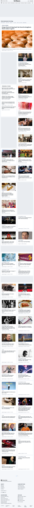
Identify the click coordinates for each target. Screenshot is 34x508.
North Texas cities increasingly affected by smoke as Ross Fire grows (8, 88)
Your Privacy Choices (25, 506)
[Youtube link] (3, 492)
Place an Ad (3, 497)
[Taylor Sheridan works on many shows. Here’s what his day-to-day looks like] (25, 138)
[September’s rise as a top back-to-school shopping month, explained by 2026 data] (9, 204)
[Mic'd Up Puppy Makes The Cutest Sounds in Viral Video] (9, 288)
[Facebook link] (1, 492)
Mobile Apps (21, 497)
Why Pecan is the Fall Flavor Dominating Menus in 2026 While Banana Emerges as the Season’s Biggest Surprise (7, 194)
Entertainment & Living (22, 216)
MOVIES (11, 22)
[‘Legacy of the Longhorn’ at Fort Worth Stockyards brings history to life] (9, 220)
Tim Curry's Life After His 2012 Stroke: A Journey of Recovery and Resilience (8, 417)
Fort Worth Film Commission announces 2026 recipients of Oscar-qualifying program (24, 64)
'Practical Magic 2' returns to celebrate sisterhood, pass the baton (25, 344)
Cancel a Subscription (21, 487)
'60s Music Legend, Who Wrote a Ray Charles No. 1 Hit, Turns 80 (24, 360)
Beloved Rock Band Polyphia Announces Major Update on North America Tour (24, 376)
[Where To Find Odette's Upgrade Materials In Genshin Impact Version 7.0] (9, 257)
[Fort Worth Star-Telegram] (17, 1)
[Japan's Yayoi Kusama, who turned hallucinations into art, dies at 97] (9, 235)
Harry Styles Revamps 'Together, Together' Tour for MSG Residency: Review (24, 294)
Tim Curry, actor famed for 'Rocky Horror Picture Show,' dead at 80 (8, 344)
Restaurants (20, 78)
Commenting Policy (7, 506)
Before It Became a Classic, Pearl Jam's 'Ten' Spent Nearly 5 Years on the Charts (9, 311)
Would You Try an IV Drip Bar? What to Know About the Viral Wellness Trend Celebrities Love (8, 176)
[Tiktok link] (5, 492)
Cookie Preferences (19, 506)
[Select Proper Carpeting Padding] (25, 235)
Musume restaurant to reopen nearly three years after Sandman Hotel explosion (25, 80)
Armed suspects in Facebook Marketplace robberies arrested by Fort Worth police (8, 92)
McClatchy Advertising (4, 496)
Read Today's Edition (22, 496)
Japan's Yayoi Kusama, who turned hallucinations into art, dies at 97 (8, 242)
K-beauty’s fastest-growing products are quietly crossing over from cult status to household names (24, 113)
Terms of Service (31, 506)
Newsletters (21, 499)
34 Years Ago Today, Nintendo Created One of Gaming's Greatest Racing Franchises (8, 351)
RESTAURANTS (3, 22)
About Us (2, 485)
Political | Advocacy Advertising (6, 503)
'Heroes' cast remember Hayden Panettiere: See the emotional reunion (25, 384)
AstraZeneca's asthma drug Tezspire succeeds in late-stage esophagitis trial (24, 264)
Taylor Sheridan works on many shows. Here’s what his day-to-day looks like (25, 145)
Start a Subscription (21, 486)
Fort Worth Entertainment (22, 62)
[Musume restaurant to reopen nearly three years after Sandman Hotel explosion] (25, 73)
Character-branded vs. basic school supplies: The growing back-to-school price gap (25, 160)
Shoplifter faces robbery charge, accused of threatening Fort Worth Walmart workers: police (8, 97)
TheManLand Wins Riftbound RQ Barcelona (24, 458)
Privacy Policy (14, 506)
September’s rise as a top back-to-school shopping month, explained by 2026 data (8, 211)
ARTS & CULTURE (19, 22)
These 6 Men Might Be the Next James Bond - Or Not (8, 392)
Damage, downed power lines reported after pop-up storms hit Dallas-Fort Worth (9, 107)
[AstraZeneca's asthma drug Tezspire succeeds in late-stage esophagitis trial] (25, 257)
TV (13, 22)
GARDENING (24, 22)
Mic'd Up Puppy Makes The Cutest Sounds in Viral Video (8, 294)
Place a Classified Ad (4, 498)
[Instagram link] (4, 492)
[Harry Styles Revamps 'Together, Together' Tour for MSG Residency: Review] (25, 288)
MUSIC (15, 22)
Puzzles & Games (22, 500)
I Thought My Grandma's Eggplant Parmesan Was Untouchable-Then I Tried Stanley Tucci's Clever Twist (24, 311)
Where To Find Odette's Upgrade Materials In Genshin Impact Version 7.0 (8, 264)
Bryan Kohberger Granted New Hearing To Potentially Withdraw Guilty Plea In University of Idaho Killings (25, 434)
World (3, 240)
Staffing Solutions (4, 502)
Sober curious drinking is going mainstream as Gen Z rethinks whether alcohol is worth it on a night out (25, 177)
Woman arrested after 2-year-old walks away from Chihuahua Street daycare (24, 442)
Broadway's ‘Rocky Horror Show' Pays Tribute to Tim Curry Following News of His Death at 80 (8, 450)
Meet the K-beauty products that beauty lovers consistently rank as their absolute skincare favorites (24, 129)
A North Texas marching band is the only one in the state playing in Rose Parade (8, 103)
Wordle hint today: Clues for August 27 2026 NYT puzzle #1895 (8, 272)
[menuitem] (1, 3)
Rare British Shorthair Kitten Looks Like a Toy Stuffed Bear (8, 408)
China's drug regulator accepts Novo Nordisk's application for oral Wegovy (25, 327)
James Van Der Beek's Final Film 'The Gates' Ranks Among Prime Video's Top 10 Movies (25, 417)
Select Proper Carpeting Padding (24, 241)
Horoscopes (21, 501)
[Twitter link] (2, 492)
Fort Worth (3, 225)
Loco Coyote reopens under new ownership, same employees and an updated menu (8, 160)
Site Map (2, 486)
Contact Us (2, 487)
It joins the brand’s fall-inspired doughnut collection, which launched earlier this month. (17, 49)
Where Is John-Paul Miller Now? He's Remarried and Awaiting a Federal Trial (8, 434)
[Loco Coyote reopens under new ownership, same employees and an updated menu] (9, 153)
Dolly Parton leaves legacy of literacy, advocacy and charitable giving (8, 467)
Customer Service (21, 485)
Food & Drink (5, 25)
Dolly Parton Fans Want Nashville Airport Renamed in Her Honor (8, 376)
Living (19, 94)
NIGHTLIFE (7, 22)
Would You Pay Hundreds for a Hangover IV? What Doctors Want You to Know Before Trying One (25, 96)
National (3, 465)
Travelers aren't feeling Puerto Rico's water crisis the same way (25, 218)
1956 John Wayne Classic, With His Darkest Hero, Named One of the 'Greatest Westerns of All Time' (24, 272)
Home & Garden (20, 240)
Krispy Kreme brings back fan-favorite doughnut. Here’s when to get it (16, 28)
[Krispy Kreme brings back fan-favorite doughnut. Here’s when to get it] (17, 39)
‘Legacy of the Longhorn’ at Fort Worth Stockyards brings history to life (8, 227)
